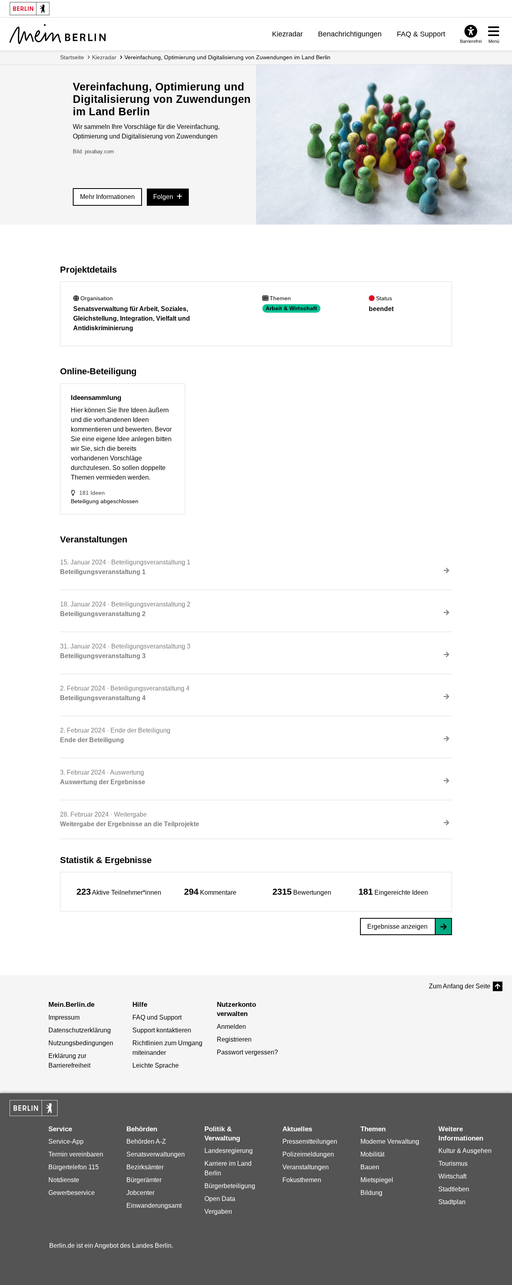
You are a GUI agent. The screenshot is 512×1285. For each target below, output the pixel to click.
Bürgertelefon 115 (73, 1167)
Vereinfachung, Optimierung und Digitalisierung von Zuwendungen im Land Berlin (227, 57)
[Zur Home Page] (58, 34)
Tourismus (453, 1163)
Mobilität (372, 1154)
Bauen (369, 1167)
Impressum (64, 1017)
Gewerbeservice (71, 1192)
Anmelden (231, 1026)
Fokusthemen (301, 1180)
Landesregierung (228, 1150)
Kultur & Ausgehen (465, 1150)
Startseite (72, 57)
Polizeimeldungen (308, 1154)
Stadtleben (453, 1189)
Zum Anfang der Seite (459, 986)
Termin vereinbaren (75, 1154)
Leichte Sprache (155, 1065)
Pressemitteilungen (309, 1141)
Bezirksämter (145, 1167)
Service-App (66, 1141)
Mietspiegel (376, 1180)
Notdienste (63, 1180)
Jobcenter (140, 1192)
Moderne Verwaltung (389, 1141)
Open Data (219, 1198)
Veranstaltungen (305, 1167)
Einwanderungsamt (154, 1205)
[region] (118, 891)
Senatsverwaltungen (155, 1154)
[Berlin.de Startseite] (34, 1108)
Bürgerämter (144, 1180)
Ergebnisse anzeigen (397, 926)
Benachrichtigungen (350, 34)
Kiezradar (287, 34)
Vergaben (218, 1211)
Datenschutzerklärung (79, 1030)
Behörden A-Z (146, 1141)
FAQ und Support (157, 1017)
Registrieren (234, 1039)
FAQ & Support (421, 34)
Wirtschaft (452, 1176)
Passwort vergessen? (247, 1052)
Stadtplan (452, 1202)
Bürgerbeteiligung (229, 1186)
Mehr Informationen (107, 196)
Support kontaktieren (161, 1030)
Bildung (371, 1192)
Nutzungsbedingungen (80, 1043)
